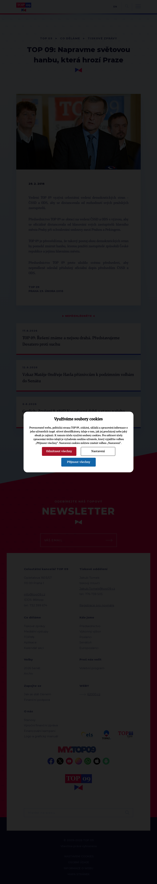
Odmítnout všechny (59, 451)
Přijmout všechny (78, 462)
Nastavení (98, 451)
